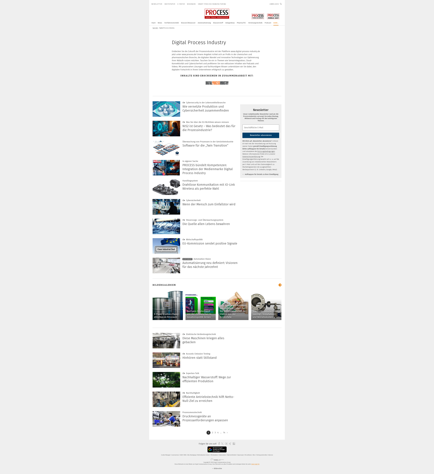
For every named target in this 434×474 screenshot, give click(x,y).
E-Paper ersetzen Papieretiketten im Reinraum (167, 315)
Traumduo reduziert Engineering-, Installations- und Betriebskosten (266, 314)
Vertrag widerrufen (262, 455)
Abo (254, 455)
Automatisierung (204, 23)
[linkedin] (233, 443)
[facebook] (218, 443)
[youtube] (226, 443)
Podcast (268, 23)
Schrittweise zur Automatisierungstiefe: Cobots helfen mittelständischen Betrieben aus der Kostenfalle (233, 311)
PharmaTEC (241, 23)
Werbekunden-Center (203, 455)
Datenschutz (222, 455)
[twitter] (222, 443)
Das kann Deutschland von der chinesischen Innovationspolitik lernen (199, 314)
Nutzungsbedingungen (266, 151)
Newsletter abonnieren (261, 135)
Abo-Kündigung (192, 455)
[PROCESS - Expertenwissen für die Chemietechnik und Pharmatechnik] (153, 22)
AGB (181, 455)
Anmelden (274, 4)
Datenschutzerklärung (251, 157)
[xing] (229, 443)
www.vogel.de (255, 464)
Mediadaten (214, 455)
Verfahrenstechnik (171, 23)
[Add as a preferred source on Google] (217, 449)
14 (224, 432)
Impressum (240, 455)
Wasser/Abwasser (188, 23)
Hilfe (185, 455)
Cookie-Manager (166, 455)
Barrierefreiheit (232, 455)
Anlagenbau (230, 23)
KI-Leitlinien (248, 455)
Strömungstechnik (255, 23)
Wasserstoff (218, 23)
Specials (155, 28)
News (160, 23)
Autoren (270, 455)
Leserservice (175, 455)
